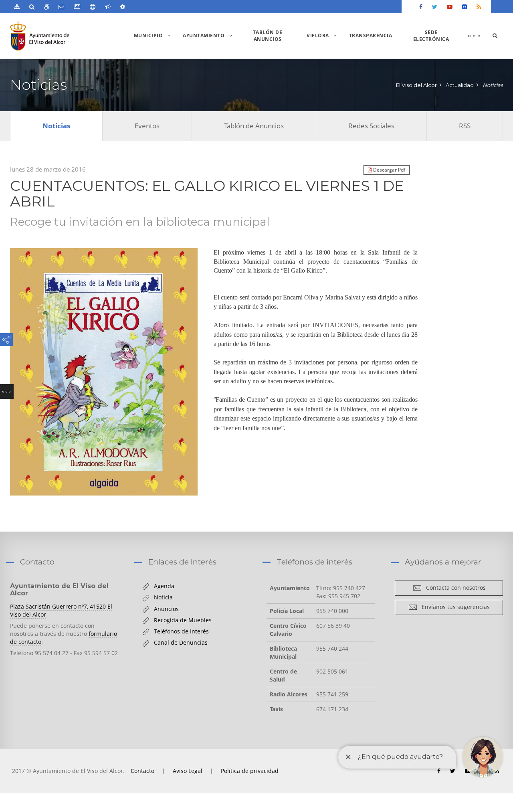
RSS (465, 125)
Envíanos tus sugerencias (453, 607)
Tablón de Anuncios (268, 35)
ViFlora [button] (324, 45)
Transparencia (370, 35)
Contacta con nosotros (454, 588)
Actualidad (460, 85)
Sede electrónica (431, 35)
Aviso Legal (187, 771)
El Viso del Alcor (416, 85)
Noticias (493, 85)
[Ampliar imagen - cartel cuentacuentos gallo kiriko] (104, 372)
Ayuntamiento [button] (209, 45)
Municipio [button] (154, 45)
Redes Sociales (371, 125)
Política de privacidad (250, 771)
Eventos (147, 125)
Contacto (142, 771)
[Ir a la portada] (55, 36)
